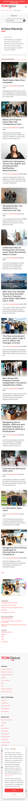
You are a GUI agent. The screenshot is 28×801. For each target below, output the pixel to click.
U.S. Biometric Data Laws (12, 509)
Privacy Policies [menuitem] (5, 742)
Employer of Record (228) (8, 605)
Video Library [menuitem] (5, 728)
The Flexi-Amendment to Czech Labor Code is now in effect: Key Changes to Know (14, 339)
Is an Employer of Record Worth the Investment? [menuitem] (11, 621)
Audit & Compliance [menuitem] (7, 689)
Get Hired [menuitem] (4, 745)
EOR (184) (4, 610)
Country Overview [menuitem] (6, 691)
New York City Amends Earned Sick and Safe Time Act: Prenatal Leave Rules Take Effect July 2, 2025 (14, 296)
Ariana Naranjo (14, 86)
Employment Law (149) (7, 612)
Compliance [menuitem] (4, 641)
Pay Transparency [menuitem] (6, 618)
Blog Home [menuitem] (14, 15)
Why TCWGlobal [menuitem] (7, 697)
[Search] (24, 20)
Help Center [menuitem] (4, 731)
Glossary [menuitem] (3, 722)
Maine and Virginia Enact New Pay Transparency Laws (12, 121)
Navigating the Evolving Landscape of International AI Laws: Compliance (14, 551)
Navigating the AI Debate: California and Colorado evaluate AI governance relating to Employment (14, 426)
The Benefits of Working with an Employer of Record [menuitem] (13, 625)
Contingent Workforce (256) (9, 603)
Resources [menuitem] (5, 717)
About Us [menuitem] (3, 700)
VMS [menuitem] (2, 639)
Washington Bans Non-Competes (14, 81)
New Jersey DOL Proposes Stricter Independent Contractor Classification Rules (15, 381)
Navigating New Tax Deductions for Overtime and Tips (12, 208)
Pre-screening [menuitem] (5, 680)
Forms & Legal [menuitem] (5, 734)
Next (2, 573)
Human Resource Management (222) (12, 607)
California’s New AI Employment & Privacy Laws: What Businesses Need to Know (14, 250)
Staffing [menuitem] (3, 634)
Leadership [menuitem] (4, 703)
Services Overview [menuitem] (6, 669)
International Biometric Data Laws (14, 469)
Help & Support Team (17, 2)
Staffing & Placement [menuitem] (7, 674)
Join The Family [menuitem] (5, 705)
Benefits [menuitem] (3, 677)
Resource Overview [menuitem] (6, 720)
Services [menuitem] (4, 666)
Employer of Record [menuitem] (7, 632)
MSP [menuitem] (2, 637)
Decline (14, 794)
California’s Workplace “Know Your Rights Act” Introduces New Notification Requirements (14, 166)
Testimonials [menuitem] (5, 711)
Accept (14, 790)
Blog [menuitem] (2, 725)
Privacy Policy (8, 775)
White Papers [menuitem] (5, 708)
